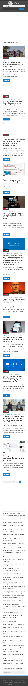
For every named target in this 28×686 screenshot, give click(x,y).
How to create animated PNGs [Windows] (13, 522)
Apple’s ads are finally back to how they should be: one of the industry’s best (13, 64)
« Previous (6, 481)
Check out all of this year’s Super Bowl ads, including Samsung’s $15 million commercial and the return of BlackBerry (13, 419)
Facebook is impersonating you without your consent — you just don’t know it (13, 458)
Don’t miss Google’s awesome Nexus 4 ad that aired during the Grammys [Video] (13, 339)
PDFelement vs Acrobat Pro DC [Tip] (12, 547)
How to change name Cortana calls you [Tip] (13, 624)
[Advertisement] (14, 27)
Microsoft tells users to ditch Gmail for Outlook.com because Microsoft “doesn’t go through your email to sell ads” (13, 379)
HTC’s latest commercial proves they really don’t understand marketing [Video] (13, 103)
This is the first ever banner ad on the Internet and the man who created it (14, 301)
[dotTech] (14, 4)
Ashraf (5, 178)
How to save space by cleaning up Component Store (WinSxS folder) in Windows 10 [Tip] (14, 606)
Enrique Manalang (8, 60)
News (6, 57)
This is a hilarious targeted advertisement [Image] (12, 181)
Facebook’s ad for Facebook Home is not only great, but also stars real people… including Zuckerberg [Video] (14, 142)
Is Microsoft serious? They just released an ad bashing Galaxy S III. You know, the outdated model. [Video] (14, 216)
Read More (6, 80)
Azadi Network (8, 684)
